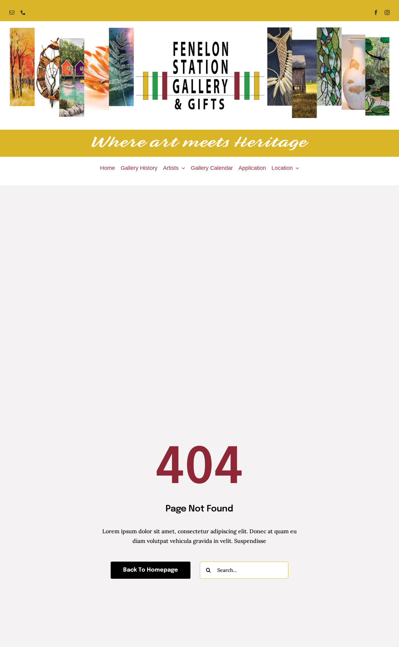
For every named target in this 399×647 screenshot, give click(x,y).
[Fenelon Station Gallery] (199, 30)
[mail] (11, 12)
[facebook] (375, 12)
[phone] (23, 12)
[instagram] (387, 12)
